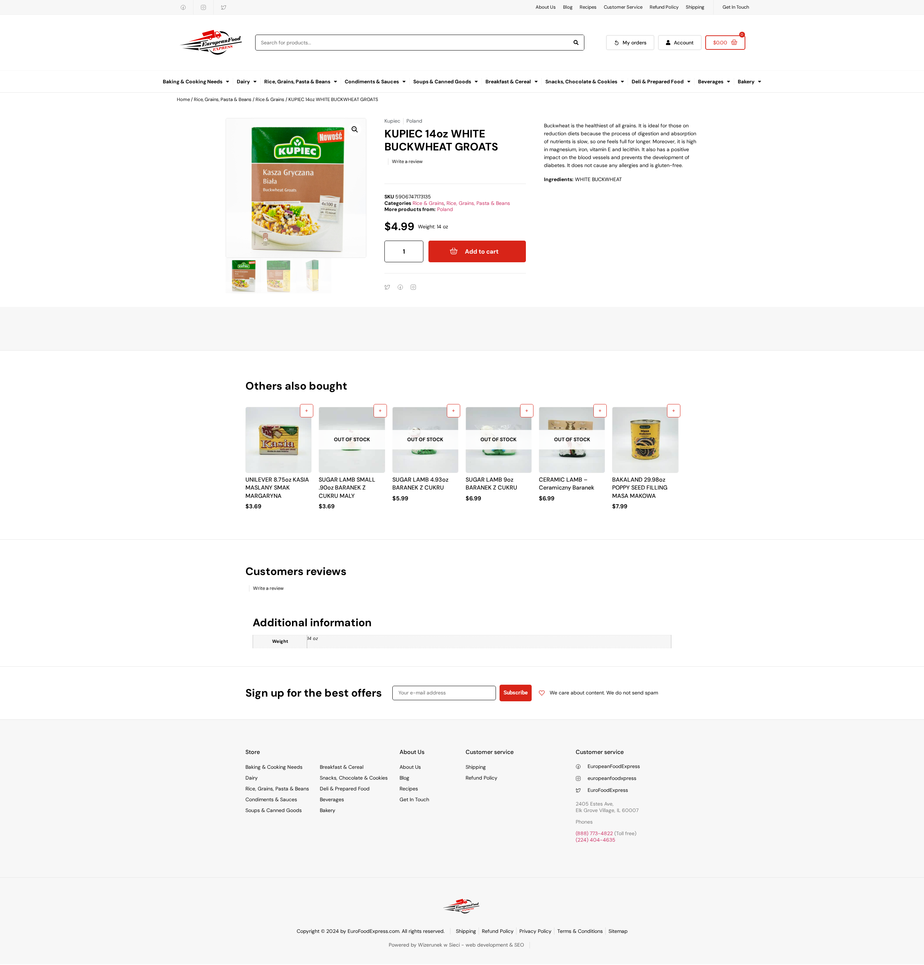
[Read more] (380, 410)
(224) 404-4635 (595, 840)
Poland (445, 209)
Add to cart (481, 251)
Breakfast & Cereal (508, 81)
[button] (354, 129)
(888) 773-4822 (594, 833)
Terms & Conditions (580, 931)
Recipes (588, 7)
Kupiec (392, 121)
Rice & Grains (270, 99)
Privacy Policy (535, 931)
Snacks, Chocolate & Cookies (581, 81)
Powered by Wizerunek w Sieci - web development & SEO (456, 945)
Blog (567, 7)
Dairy (243, 81)
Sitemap (618, 931)
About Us (546, 7)
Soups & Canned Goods (442, 81)
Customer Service (623, 7)
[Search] (576, 42)
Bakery (746, 81)
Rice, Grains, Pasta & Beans (297, 81)
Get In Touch (736, 7)
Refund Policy (664, 7)
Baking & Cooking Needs (192, 81)
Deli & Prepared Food (658, 81)
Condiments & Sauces (372, 81)
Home (183, 99)
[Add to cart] (306, 410)
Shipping (695, 7)
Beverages (710, 81)
